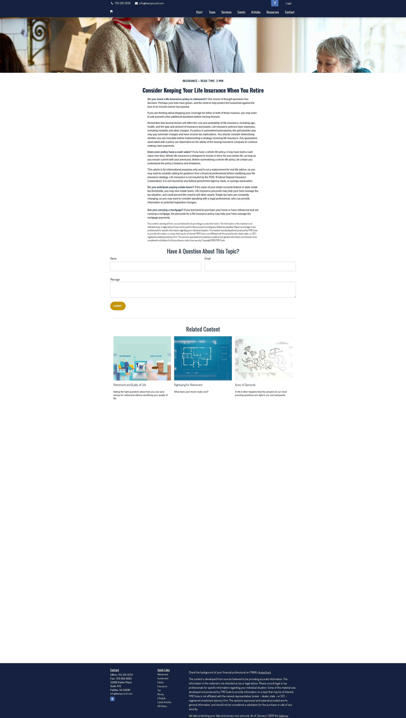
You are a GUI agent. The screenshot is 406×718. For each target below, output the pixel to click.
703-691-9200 (123, 3)
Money (160, 694)
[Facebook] (274, 3)
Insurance (162, 686)
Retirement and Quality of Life (129, 385)
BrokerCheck (265, 672)
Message (115, 279)
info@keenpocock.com (151, 3)
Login (289, 3)
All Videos (162, 706)
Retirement (162, 674)
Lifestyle (161, 698)
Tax (159, 690)
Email (207, 258)
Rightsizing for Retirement (188, 385)
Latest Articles (164, 702)
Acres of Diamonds (245, 385)
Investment (162, 678)
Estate (160, 682)
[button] (199, 12)
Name (113, 258)
